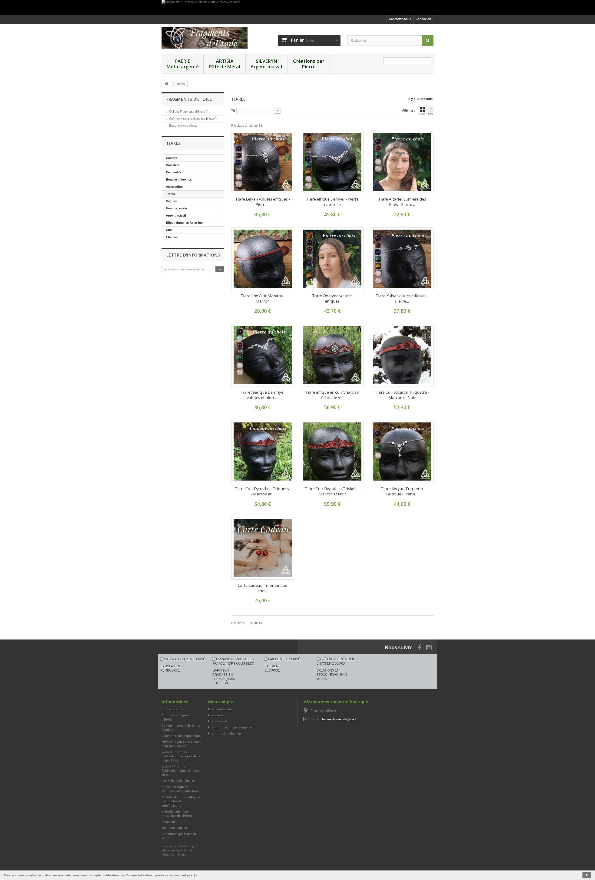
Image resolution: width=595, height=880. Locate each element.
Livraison (168, 822)
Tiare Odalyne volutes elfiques (332, 298)
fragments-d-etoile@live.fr (339, 719)
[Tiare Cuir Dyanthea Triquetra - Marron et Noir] (263, 451)
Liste (430, 113)
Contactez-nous (400, 19)
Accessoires (174, 186)
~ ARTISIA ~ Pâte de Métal (224, 64)
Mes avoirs (216, 715)
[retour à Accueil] (166, 84)
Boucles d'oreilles (179, 179)
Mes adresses (218, 721)
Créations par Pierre (308, 64)
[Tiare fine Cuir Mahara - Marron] (263, 259)
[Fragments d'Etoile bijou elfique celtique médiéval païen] (297, 7)
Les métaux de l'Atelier (178, 781)
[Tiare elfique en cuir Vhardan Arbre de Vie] (332, 355)
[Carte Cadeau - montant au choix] (263, 548)
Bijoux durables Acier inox (185, 222)
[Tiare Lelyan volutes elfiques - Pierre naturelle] (263, 162)
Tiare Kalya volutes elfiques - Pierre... (402, 298)
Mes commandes (220, 709)
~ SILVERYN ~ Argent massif (267, 64)
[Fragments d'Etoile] (205, 38)
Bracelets (172, 165)
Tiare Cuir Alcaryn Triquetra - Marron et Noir (402, 394)
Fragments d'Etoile (189, 99)
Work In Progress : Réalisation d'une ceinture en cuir (180, 771)
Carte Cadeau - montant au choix (263, 588)
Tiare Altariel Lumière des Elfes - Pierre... (402, 201)
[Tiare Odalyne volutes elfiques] (332, 259)
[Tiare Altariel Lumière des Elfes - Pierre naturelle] (402, 162)
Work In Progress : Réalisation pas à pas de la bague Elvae (181, 756)
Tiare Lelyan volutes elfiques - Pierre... (262, 201)
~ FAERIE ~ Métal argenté (182, 64)
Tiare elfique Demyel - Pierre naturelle (332, 201)
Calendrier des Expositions (181, 736)
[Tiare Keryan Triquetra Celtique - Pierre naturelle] (402, 451)
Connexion (423, 19)
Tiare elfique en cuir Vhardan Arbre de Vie (332, 394)
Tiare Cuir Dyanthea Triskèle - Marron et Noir (332, 491)
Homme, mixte (176, 208)
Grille (422, 113)
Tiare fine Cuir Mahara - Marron (262, 298)
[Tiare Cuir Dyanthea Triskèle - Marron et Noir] (332, 451)
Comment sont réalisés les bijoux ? (193, 118)
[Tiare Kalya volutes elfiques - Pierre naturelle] (402, 259)
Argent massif (176, 215)
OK (587, 875)
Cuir (169, 230)
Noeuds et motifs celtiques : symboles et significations (181, 801)
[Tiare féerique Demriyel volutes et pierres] (263, 355)
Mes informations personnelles (230, 727)
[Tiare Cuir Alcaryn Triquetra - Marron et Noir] (402, 355)
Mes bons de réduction (224, 733)
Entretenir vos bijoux (183, 125)
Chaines (172, 237)
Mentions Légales (174, 828)
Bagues (171, 201)
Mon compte (221, 702)
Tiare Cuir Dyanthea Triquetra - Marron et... (263, 491)
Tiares (170, 194)
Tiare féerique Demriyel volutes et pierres (262, 394)
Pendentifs (173, 172)
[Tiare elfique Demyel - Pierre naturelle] (332, 162)
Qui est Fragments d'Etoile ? (188, 111)
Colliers (171, 158)
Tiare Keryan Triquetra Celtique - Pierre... (402, 491)
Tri (233, 110)
